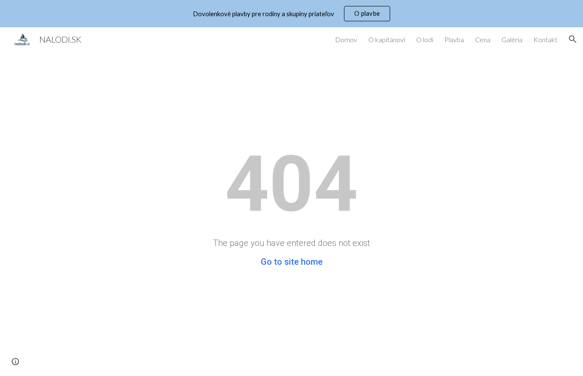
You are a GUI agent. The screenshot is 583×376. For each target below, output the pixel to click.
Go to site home (292, 262)
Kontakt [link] (545, 39)
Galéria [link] (511, 39)
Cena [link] (482, 39)
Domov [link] (346, 39)
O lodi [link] (424, 39)
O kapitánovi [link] (386, 39)
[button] (573, 39)
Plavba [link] (454, 39)
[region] (291, 13)
